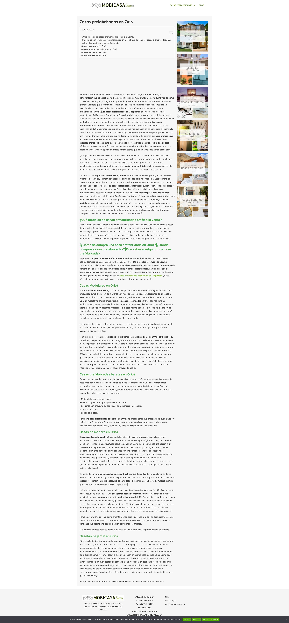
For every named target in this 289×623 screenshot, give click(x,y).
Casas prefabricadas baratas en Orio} (99, 49)
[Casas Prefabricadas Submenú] (194, 5)
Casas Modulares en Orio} (94, 46)
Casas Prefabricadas (181, 5)
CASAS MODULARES (144, 604)
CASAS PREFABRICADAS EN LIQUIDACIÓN (144, 615)
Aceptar (186, 619)
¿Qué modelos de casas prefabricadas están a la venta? (108, 37)
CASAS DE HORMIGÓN (144, 597)
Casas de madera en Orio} (94, 52)
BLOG (201, 5)
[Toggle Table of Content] (169, 33)
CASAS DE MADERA (144, 600)
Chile (167, 597)
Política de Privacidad (175, 604)
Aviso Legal (170, 600)
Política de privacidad (210, 619)
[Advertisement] (127, 76)
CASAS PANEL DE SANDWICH (144, 611)
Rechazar (196, 619)
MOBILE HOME (144, 607)
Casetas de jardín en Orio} (94, 55)
